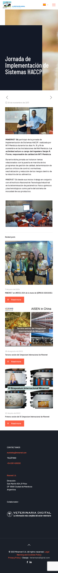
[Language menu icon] (45, 4)
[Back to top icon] (29, 545)
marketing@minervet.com (16, 452)
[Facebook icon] (27, 562)
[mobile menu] (53, 4)
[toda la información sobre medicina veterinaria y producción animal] (29, 519)
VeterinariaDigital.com (40, 557)
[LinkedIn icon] (31, 562)
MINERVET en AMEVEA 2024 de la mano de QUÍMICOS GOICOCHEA (28, 293)
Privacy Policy (14, 557)
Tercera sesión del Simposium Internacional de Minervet (26, 354)
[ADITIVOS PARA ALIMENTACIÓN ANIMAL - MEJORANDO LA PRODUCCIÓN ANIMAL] (14, 5)
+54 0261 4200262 (14, 463)
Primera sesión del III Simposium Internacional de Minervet (27, 416)
